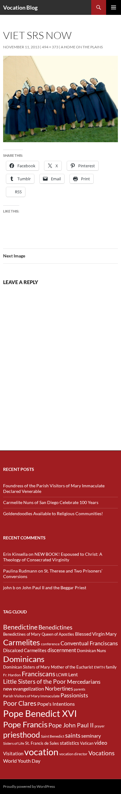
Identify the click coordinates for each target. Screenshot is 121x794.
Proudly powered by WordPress (29, 786)
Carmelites (21, 642)
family (111, 667)
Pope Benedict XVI (40, 713)
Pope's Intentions (56, 704)
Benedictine (20, 627)
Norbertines (59, 689)
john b (9, 587)
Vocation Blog (20, 7)
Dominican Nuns (91, 650)
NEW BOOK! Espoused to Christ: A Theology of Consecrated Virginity (52, 556)
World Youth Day (21, 761)
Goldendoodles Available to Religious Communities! (53, 513)
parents (79, 689)
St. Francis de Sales (42, 743)
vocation (41, 752)
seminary (91, 736)
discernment (61, 650)
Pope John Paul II (71, 725)
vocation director (73, 754)
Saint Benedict (52, 736)
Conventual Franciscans (89, 643)
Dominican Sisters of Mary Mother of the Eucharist (48, 667)
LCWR (61, 674)
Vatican (86, 743)
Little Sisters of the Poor (34, 681)
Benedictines (55, 627)
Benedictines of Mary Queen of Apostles (38, 634)
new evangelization (23, 688)
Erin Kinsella (15, 554)
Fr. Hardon (12, 675)
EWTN (99, 667)
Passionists (74, 695)
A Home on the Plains (82, 47)
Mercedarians (84, 681)
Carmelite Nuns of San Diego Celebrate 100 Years (50, 502)
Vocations (101, 753)
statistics (69, 743)
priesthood (21, 734)
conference (50, 644)
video (100, 743)
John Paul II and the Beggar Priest (54, 587)
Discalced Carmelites (25, 650)
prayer (100, 726)
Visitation (13, 753)
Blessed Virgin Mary (96, 634)
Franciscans (38, 674)
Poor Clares (19, 703)
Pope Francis (25, 724)
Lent (73, 674)
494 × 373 (50, 47)
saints (72, 735)
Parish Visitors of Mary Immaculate (31, 696)
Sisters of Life (13, 743)
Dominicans (23, 659)
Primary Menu (113, 7)
